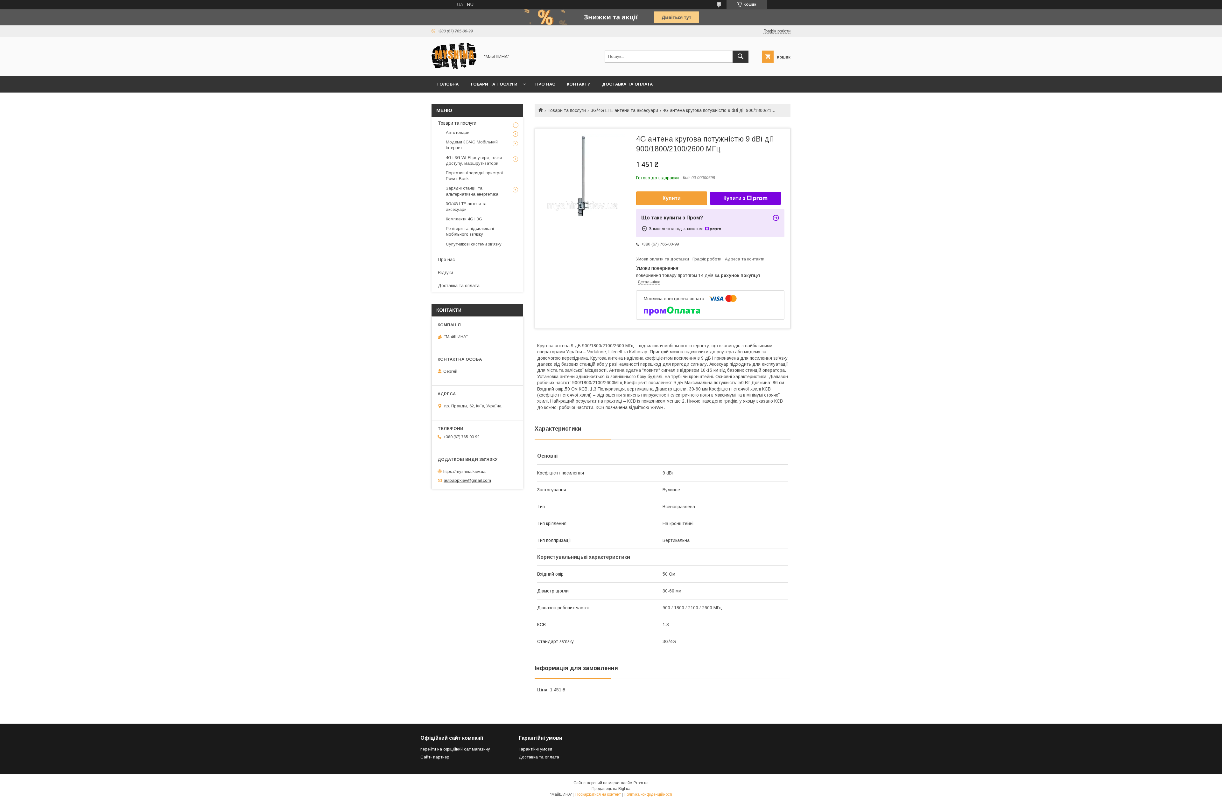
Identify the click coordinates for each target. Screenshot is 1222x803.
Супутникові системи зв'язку (474, 244)
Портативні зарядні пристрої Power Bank (474, 175)
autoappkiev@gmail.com (467, 480)
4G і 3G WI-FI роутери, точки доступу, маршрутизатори (474, 160)
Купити (672, 198)
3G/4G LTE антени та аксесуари (624, 110)
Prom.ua (641, 783)
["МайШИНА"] (454, 67)
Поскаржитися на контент (598, 794)
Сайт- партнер (434, 757)
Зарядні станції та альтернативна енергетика (472, 191)
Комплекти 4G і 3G (464, 219)
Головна (448, 84)
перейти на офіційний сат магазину (455, 749)
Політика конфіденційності (648, 794)
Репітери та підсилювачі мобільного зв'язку (470, 231)
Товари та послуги (493, 84)
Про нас (545, 84)
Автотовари (457, 132)
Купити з (734, 198)
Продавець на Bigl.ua (611, 788)
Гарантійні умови (535, 749)
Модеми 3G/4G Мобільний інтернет (472, 145)
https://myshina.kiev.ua (464, 471)
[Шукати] (740, 57)
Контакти (579, 84)
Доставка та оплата (627, 84)
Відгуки (445, 272)
